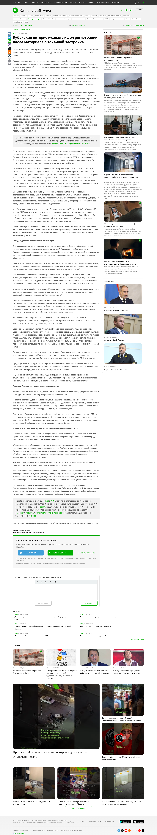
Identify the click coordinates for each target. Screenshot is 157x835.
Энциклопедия (60, 2)
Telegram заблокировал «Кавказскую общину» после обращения (121, 758)
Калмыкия (126, 15)
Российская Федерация (63, 19)
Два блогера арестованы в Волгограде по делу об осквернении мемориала (121, 138)
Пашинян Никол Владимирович (117, 310)
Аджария (23, 15)
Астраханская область (60, 15)
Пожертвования (109, 821)
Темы (26, 2)
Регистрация (43, 603)
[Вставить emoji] (55, 582)
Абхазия (16, 15)
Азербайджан (39, 15)
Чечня (127, 19)
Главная (15, 29)
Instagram (30, 513)
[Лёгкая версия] (135, 3)
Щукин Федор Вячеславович (116, 369)
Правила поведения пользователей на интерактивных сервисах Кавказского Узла (57, 830)
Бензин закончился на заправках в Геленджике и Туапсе (118, 58)
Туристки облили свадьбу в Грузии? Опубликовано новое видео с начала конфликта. (122, 719)
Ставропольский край (116, 19)
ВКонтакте (41, 513)
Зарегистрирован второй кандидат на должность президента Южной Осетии (43, 627)
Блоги (81, 2)
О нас (82, 821)
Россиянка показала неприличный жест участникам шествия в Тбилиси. (73, 802)
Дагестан (94, 15)
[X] (9, 48)
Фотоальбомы (103, 2)
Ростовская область (79, 19)
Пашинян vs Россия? (78, 25)
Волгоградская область (76, 15)
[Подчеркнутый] (46, 582)
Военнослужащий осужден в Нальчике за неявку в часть (103, 635)
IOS (52, 501)
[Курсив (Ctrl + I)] (41, 582)
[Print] (9, 63)
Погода (115, 2)
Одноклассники (55, 513)
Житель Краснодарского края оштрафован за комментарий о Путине (122, 225)
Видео (90, 2)
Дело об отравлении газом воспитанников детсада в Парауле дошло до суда (44, 618)
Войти (140, 10)
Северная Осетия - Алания (94, 19)
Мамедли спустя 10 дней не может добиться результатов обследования (94, 671)
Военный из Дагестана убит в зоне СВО (31, 635)
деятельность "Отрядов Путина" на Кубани (71, 144)
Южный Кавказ (18, 22)
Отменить (89, 603)
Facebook (19, 513)
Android (45, 501)
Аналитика (46, 2)
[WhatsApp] (9, 41)
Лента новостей (25, 29)
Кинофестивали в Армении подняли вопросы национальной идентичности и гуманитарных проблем (61, 674)
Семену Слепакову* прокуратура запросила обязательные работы (126, 671)
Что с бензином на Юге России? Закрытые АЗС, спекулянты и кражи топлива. (122, 802)
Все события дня (137, 639)
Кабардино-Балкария (114, 15)
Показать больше (78, 808)
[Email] (9, 59)
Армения (48, 15)
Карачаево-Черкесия (20, 19)
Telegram (41, 507)
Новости (16, 2)
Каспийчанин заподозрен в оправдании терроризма (101, 616)
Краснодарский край (34, 19)
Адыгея (31, 15)
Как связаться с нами (94, 821)
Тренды (35, 2)
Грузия (87, 15)
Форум (73, 2)
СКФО (106, 19)
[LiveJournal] (9, 56)
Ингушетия (102, 15)
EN (143, 2)
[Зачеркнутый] (50, 582)
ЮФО (26, 22)
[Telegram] (9, 37)
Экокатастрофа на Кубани (134, 25)
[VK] (9, 34)
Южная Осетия (136, 19)
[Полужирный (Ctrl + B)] (37, 582)
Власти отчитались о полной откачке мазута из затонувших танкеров (122, 96)
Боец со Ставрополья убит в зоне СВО (96, 626)
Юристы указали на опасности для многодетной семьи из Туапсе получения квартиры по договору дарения (121, 177)
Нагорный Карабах (48, 19)
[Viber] (9, 45)
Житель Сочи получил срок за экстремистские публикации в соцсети (120, 262)
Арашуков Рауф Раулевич (114, 340)
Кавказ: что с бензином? (23, 25)
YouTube (32, 516)
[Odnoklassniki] (9, 52)
